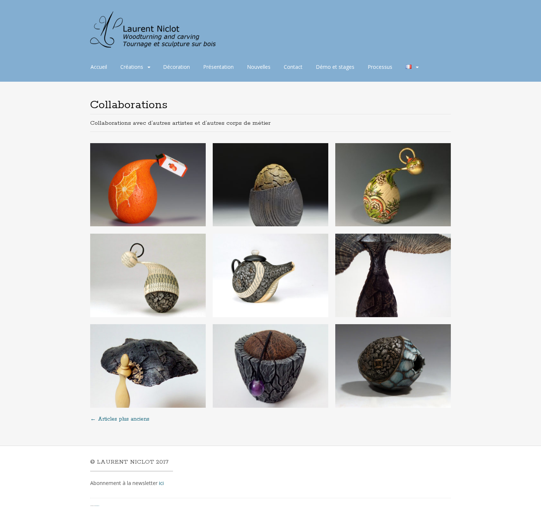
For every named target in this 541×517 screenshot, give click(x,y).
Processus (380, 66)
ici (161, 482)
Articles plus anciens (119, 419)
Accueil (99, 66)
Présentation (218, 66)
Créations (131, 66)
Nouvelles (258, 66)
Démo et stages (335, 66)
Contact (293, 66)
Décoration (176, 66)
